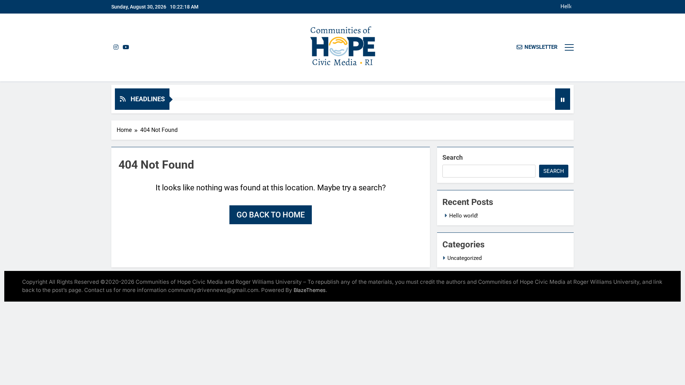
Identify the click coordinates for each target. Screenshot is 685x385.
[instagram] (116, 47)
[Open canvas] (569, 47)
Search (452, 157)
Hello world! (566, 7)
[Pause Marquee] (562, 99)
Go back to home (271, 214)
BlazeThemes (310, 290)
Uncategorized (464, 258)
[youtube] (126, 47)
